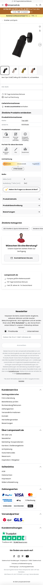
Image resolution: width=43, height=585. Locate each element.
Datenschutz (7, 475)
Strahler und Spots (10, 20)
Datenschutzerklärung (23, 373)
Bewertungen (9, 212)
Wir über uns (7, 435)
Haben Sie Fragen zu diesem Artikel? (23, 189)
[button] (4, 70)
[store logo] (13, 4)
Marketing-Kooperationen (12, 442)
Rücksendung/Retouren (11, 405)
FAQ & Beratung (8, 398)
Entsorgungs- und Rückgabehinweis (22, 567)
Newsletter (6, 438)
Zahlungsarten (8, 409)
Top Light (25, 120)
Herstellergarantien (10, 419)
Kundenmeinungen (12, 527)
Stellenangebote (16, 445)
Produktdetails (9, 199)
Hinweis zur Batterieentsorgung (22, 563)
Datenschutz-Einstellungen (10, 560)
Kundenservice (10, 389)
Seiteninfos (8, 466)
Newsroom (6, 456)
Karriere (5, 445)
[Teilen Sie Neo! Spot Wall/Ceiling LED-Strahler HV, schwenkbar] (39, 30)
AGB (3, 471)
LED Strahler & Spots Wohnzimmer (15, 229)
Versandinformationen (11, 412)
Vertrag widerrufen (10, 394)
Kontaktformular (14, 371)
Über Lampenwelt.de (13, 430)
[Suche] (36, 4)
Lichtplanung (7, 449)
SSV (20, 12)
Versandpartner (10, 514)
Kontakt (5, 416)
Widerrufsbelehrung (10, 482)
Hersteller (21, 381)
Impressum (6, 478)
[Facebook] (15, 556)
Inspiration (6, 460)
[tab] (21, 406)
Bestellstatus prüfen (10, 402)
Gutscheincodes (8, 453)
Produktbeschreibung (12, 205)
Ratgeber (16, 460)
